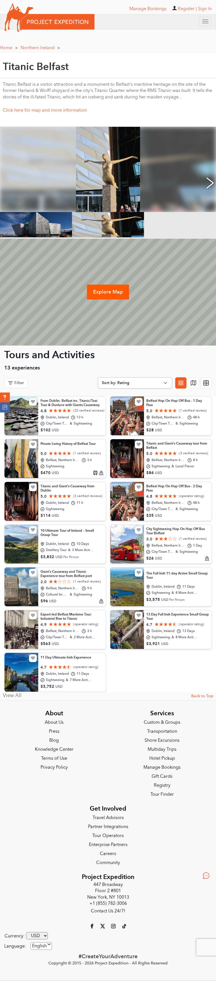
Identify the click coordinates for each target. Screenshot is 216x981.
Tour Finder (162, 792)
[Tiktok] (124, 924)
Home (9, 46)
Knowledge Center (54, 747)
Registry (162, 783)
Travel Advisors (108, 816)
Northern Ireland (40, 46)
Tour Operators (108, 834)
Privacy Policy (54, 765)
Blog (54, 738)
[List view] (206, 381)
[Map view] (193, 381)
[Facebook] (92, 924)
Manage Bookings (162, 765)
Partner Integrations (108, 825)
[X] (103, 924)
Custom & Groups (162, 720)
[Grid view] (180, 381)
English (39, 944)
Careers (108, 852)
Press (54, 729)
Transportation (162, 729)
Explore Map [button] (108, 290)
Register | (187, 9)
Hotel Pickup (162, 756)
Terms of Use (54, 756)
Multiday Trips (162, 747)
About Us (54, 720)
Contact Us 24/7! (108, 909)
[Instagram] (114, 924)
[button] (5, 398)
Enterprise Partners (108, 843)
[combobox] (41, 944)
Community (108, 861)
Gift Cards (162, 774)
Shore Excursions (162, 738)
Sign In (205, 9)
